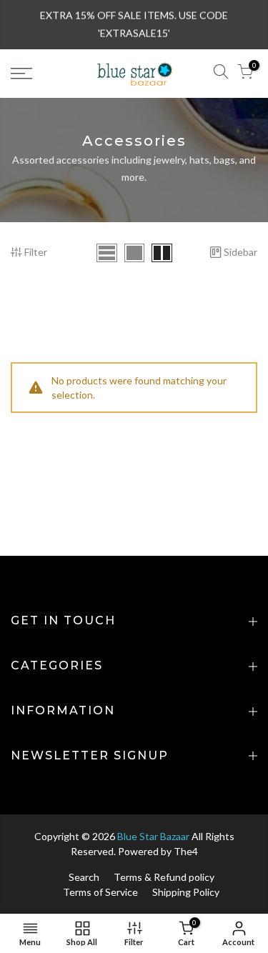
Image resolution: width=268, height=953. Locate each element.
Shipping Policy (185, 892)
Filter (35, 252)
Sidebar (240, 252)
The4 (186, 851)
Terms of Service (100, 892)
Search (84, 877)
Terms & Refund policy (164, 877)
